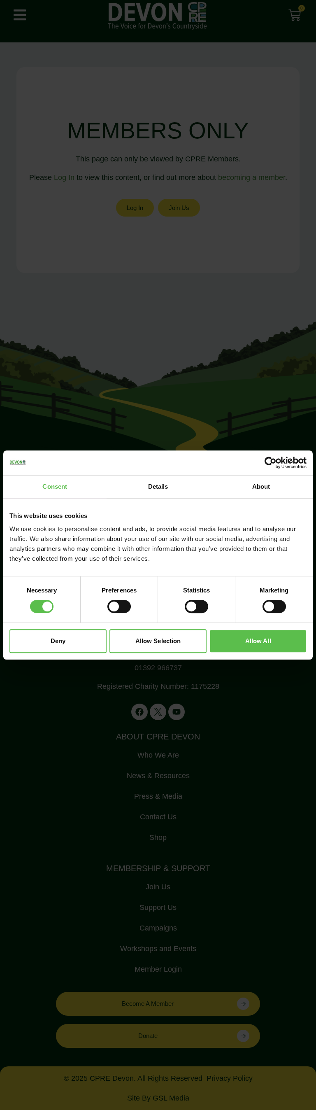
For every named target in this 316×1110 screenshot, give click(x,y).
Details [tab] (158, 486)
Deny (58, 640)
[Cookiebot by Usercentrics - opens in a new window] (271, 463)
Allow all (258, 640)
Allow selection (158, 640)
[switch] (119, 606)
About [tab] (261, 486)
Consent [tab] (54, 486)
